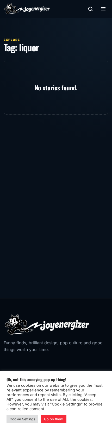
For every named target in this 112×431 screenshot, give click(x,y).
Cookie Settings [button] (22, 419)
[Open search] (90, 9)
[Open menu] (103, 9)
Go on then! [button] (53, 419)
